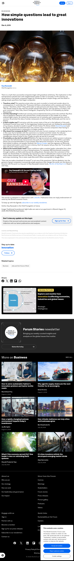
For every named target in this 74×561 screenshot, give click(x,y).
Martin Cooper (42, 143)
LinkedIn (37, 198)
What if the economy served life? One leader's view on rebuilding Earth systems (17, 456)
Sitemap (37, 553)
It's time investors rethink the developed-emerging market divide (52, 455)
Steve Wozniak (61, 126)
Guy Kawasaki (7, 86)
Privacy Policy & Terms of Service (37, 549)
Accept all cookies (56, 546)
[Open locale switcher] (2, 555)
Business (6, 11)
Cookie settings (57, 556)
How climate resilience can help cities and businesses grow (53, 420)
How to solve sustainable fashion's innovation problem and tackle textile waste (17, 386)
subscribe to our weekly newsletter (34, 203)
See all (69, 357)
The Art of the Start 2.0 (57, 164)
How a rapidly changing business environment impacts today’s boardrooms (15, 421)
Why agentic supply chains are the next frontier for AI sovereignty (54, 385)
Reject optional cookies (57, 551)
